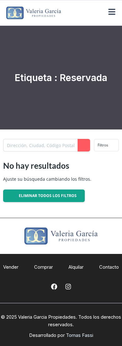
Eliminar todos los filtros (47, 195)
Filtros (103, 145)
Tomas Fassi (79, 335)
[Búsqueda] (84, 145)
